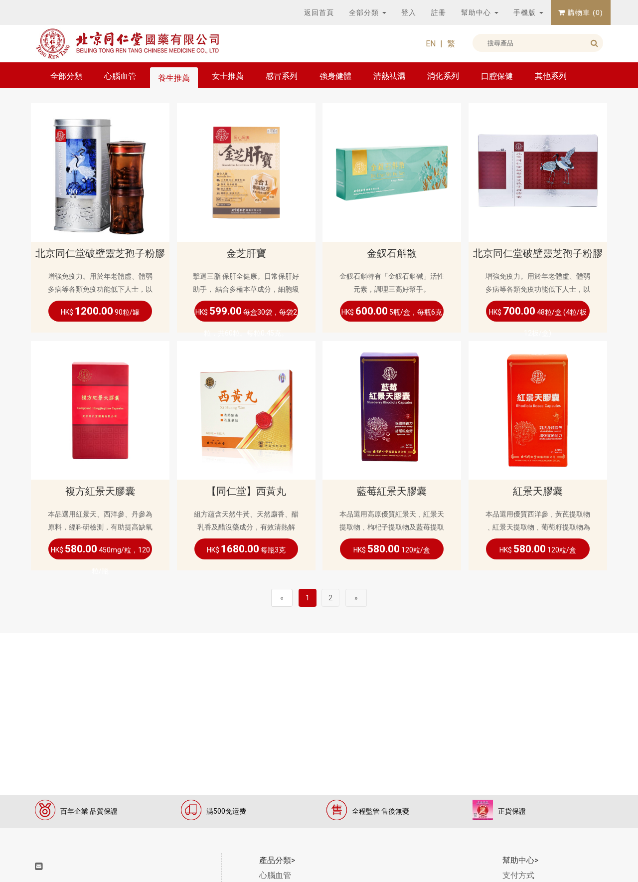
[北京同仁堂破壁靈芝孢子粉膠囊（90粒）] (100, 172)
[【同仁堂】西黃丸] (246, 409)
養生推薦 (174, 78)
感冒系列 (282, 76)
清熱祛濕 (389, 76)
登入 (408, 12)
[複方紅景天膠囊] (100, 409)
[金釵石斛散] (391, 172)
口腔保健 (497, 76)
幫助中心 (477, 12)
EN (431, 43)
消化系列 (443, 76)
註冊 (438, 12)
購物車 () (584, 12)
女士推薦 (228, 76)
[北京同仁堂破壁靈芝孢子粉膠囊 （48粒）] (538, 172)
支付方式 (518, 875)
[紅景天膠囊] (538, 409)
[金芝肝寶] (246, 172)
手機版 (525, 12)
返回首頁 (319, 12)
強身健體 (335, 76)
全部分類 (365, 12)
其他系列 (551, 76)
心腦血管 (120, 76)
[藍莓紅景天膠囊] (391, 409)
